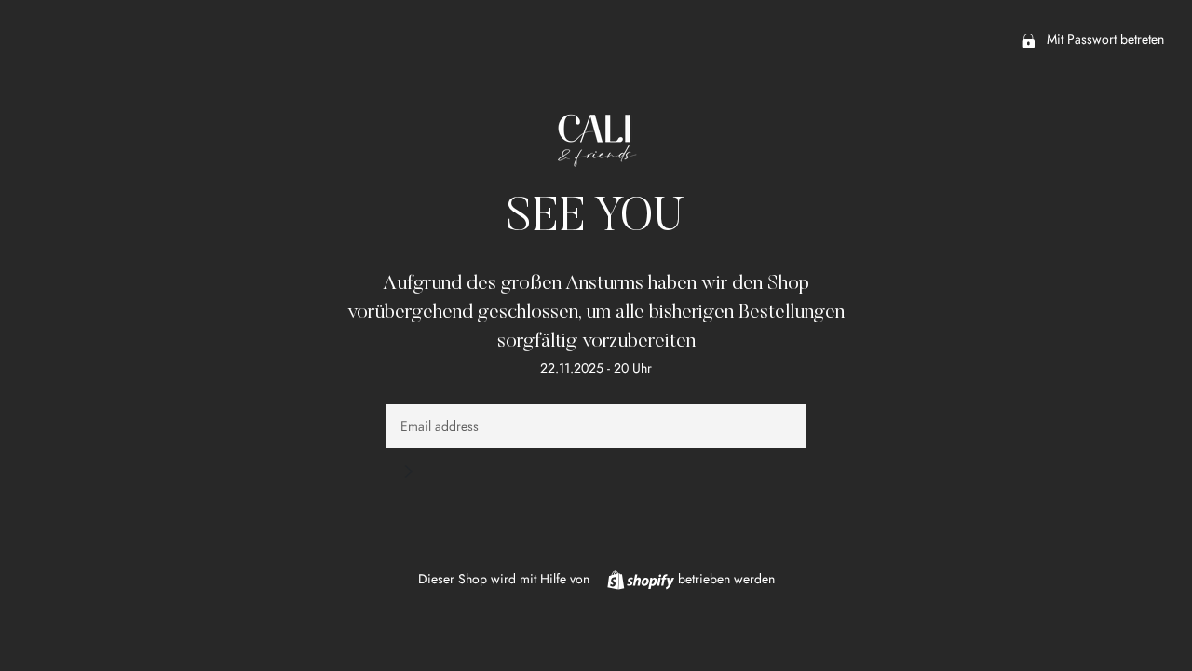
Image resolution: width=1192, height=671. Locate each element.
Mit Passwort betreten (1103, 39)
